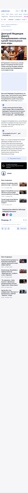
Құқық (20, 14)
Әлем (7, 14)
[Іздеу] (22, 11)
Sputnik (20, 100)
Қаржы (11, 14)
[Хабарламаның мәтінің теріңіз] (14, 224)
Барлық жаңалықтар (11, 24)
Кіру (26, 220)
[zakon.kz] (5, 11)
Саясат (3, 14)
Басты (2, 24)
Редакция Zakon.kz (6, 26)
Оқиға (16, 14)
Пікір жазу (23, 228)
